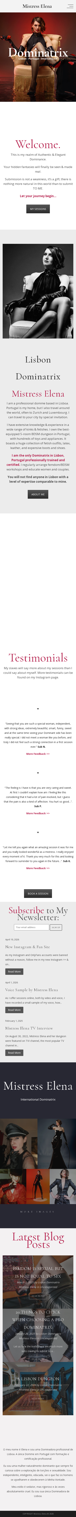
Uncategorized (48, 1287)
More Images (38, 1211)
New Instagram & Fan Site (27, 947)
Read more (38, 1296)
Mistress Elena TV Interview (29, 1028)
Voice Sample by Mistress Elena (31, 990)
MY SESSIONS (38, 209)
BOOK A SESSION (38, 893)
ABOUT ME (38, 494)
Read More (14, 971)
